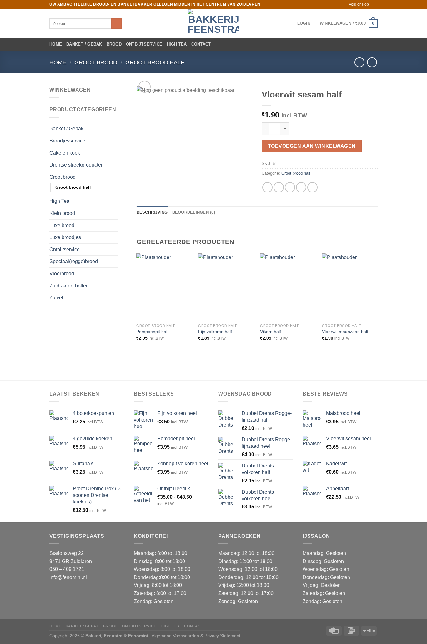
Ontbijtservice (144, 44)
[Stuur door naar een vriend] (290, 187)
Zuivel (56, 297)
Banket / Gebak (84, 44)
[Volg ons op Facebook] (374, 4)
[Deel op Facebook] (267, 187)
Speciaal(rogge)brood (73, 261)
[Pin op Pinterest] (301, 187)
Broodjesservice (67, 140)
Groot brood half (154, 62)
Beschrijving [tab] (152, 212)
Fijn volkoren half (215, 331)
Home (55, 44)
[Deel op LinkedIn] (312, 187)
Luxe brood (61, 225)
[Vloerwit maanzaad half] (350, 286)
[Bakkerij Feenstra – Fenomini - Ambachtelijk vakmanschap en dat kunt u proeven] (213, 23)
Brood (114, 44)
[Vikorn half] (288, 286)
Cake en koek (64, 153)
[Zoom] (144, 87)
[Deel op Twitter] (279, 187)
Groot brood (95, 62)
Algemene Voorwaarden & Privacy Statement (196, 635)
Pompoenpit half (152, 331)
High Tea (177, 44)
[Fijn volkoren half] (226, 286)
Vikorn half (270, 331)
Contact (201, 44)
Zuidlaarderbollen (69, 285)
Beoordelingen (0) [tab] (193, 212)
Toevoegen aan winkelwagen (312, 146)
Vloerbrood (61, 273)
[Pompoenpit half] (164, 286)
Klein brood (62, 213)
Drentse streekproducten (76, 164)
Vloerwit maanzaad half (345, 331)
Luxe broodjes (65, 237)
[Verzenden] (116, 23)
